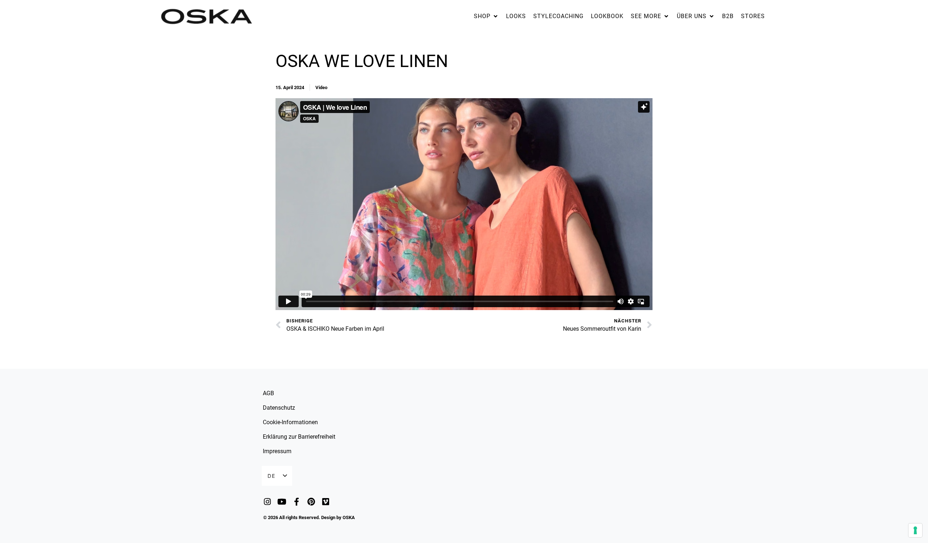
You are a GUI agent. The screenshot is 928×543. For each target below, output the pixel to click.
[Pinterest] (311, 502)
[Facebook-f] (296, 502)
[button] (486, 16)
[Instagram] (267, 502)
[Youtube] (282, 502)
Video (321, 87)
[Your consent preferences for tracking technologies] (915, 530)
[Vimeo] (325, 502)
